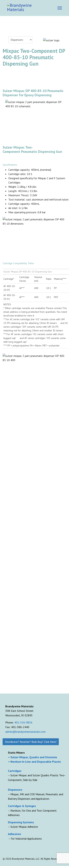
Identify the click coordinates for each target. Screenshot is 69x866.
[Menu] (60, 8)
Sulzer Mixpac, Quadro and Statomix (34, 757)
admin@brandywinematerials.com (25, 731)
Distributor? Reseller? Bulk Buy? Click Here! (30, 742)
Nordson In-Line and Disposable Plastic (35, 761)
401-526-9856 (23, 722)
